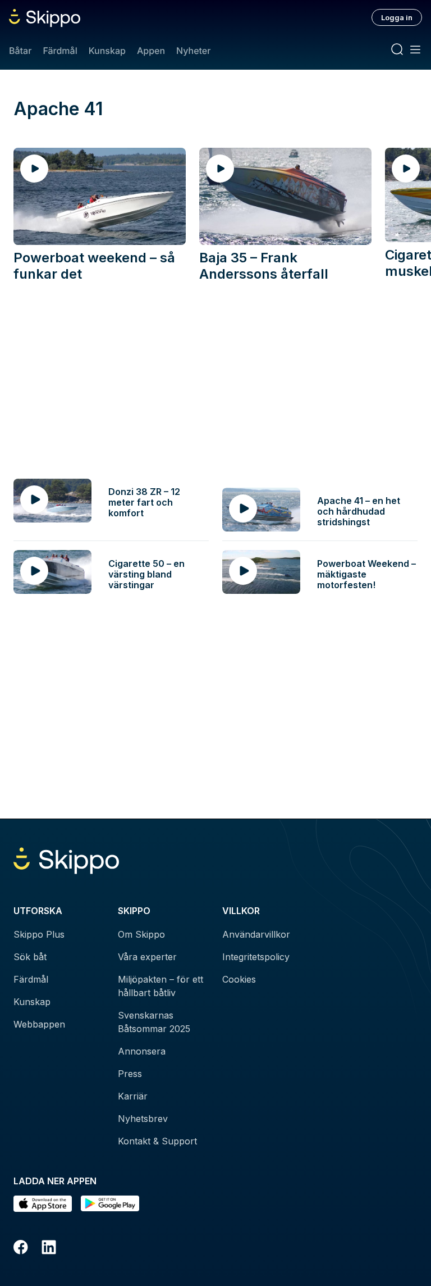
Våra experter (147, 956)
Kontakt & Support (157, 1141)
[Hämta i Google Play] (110, 1204)
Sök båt (30, 956)
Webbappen (39, 1024)
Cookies (239, 979)
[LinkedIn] (49, 1249)
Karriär (133, 1096)
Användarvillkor (256, 934)
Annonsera (142, 1051)
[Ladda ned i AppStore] (42, 1204)
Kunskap (107, 50)
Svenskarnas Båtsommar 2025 (154, 1022)
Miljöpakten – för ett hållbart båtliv (160, 986)
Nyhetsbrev (143, 1118)
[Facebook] (20, 1249)
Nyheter (193, 50)
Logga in (396, 17)
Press (130, 1073)
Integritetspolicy (256, 956)
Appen (151, 50)
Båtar (20, 50)
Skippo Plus (39, 934)
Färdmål (60, 50)
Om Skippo (141, 934)
